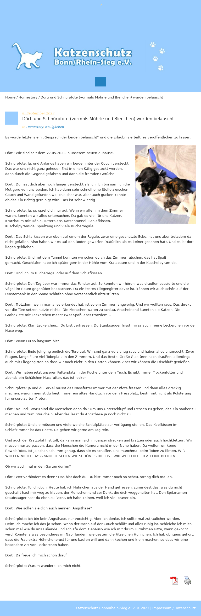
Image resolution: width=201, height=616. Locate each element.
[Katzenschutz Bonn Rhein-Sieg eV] (89, 56)
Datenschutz (185, 608)
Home (10, 97)
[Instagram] (175, 24)
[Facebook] (164, 24)
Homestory (28, 97)
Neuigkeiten (54, 127)
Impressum (161, 608)
